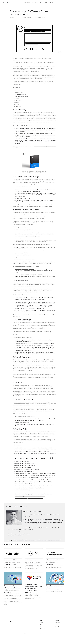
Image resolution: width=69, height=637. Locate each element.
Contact (51, 2)
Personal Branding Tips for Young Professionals (25, 465)
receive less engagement (30, 305)
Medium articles (20, 538)
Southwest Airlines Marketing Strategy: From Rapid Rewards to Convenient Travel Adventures (33, 588)
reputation (51, 322)
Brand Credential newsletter (21, 531)
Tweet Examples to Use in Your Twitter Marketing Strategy (42, 204)
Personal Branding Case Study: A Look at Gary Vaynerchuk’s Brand (29, 487)
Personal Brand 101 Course (17, 536)
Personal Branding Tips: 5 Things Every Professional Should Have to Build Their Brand (33, 494)
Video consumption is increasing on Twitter (24, 269)
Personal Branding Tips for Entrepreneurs (24, 471)
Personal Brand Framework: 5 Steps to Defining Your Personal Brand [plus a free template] (34, 492)
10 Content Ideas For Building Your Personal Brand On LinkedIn (29, 498)
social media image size (40, 261)
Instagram (19, 533)
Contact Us (42, 628)
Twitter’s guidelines (21, 241)
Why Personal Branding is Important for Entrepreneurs (27, 469)
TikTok (23, 533)
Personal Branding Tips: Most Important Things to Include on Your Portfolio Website (33, 481)
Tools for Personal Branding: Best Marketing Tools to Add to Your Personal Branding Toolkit (35, 479)
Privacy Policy (43, 626)
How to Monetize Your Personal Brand (23, 483)
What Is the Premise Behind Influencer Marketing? (52, 562)
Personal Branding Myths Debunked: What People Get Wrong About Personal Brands (33, 477)
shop (41, 2)
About (45, 2)
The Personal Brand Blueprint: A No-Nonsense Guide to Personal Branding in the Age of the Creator (38, 540)
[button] (27, 2)
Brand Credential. (6, 2)
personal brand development (45, 62)
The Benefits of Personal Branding (22, 489)
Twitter (22, 62)
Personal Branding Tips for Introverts (23, 467)
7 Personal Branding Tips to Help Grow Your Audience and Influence (30, 496)
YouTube (57, 626)
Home (41, 622)
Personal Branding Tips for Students (23, 461)
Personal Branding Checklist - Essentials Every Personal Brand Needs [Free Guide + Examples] (35, 475)
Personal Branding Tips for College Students (24, 463)
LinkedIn (29, 533)
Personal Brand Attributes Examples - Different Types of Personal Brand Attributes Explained (35, 473)
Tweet (22, 71)
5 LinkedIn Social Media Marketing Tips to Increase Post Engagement (12, 562)
